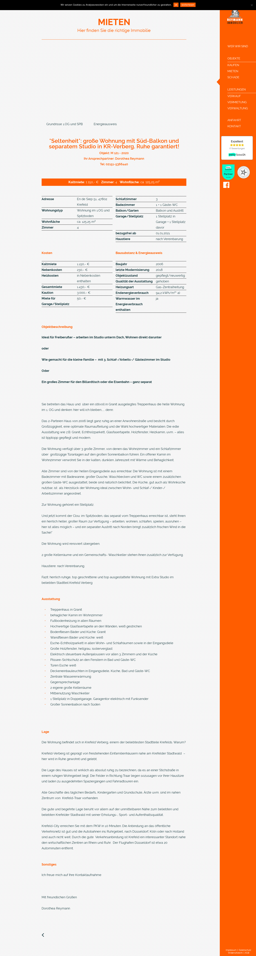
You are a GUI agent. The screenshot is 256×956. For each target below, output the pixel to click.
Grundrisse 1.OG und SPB (64, 124)
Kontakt (234, 126)
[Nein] (251, 5)
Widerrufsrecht (235, 953)
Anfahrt (234, 120)
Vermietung (237, 102)
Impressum (231, 950)
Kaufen (233, 65)
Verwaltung (237, 108)
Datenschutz (245, 950)
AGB (247, 953)
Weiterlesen (187, 4)
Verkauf (234, 96)
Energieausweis (105, 124)
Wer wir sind (237, 46)
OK (176, 4)
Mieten (232, 71)
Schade (233, 77)
